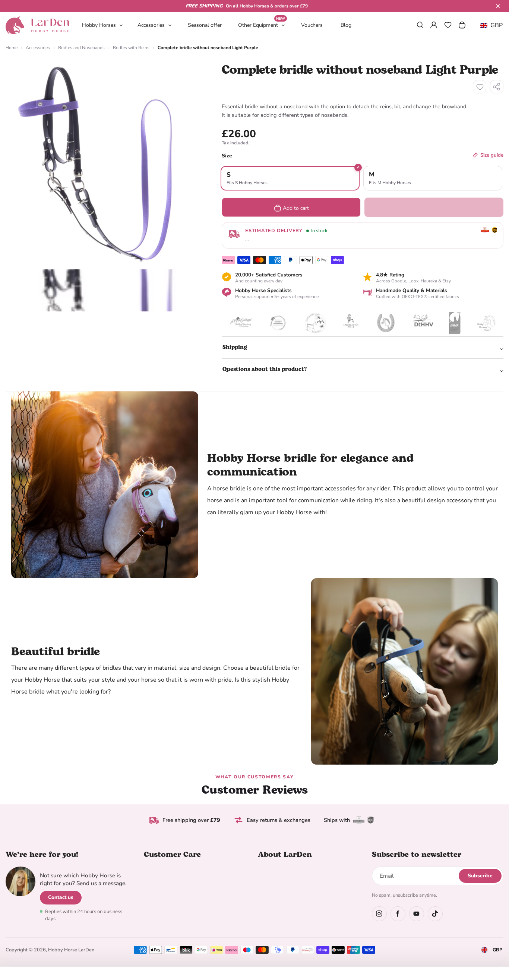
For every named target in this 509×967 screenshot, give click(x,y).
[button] (497, 6)
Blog (346, 25)
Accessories (151, 25)
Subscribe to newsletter (416, 854)
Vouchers (312, 25)
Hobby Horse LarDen (71, 950)
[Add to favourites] (479, 86)
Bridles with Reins (131, 48)
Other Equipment (261, 25)
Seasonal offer (205, 25)
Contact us (60, 897)
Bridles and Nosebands (81, 48)
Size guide (491, 155)
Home (12, 48)
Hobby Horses (99, 25)
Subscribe (480, 875)
